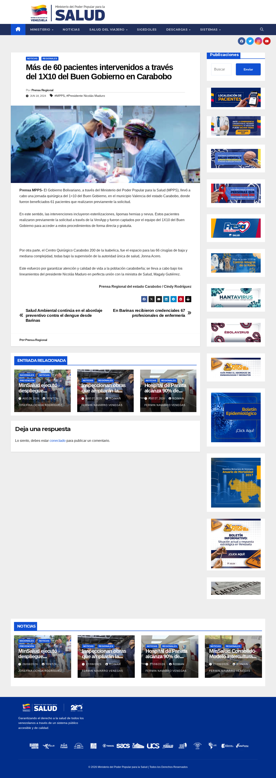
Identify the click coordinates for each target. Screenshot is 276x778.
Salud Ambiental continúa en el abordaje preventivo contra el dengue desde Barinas (64, 315)
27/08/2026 (94, 664)
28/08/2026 (30, 664)
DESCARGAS (177, 29)
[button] (261, 29)
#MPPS (60, 95)
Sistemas (209, 29)
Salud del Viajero (107, 29)
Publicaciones (224, 54)
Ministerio (41, 29)
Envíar (248, 69)
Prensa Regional (42, 90)
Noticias (71, 29)
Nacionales (27, 375)
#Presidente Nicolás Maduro (85, 95)
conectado (58, 440)
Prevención (27, 380)
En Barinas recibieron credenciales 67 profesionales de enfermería (149, 313)
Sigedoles (147, 29)
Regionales (50, 58)
